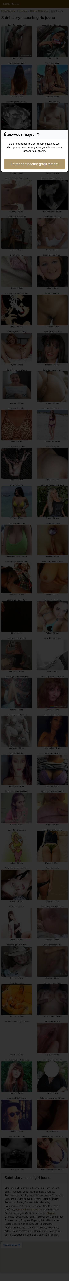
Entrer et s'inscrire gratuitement (34, 164)
